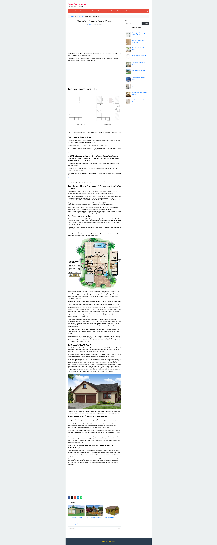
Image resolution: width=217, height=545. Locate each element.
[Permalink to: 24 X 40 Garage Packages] (76, 510)
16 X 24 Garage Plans (110, 517)
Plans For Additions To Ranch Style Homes (110, 529)
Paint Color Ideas (77, 4)
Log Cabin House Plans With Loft (94, 518)
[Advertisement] (94, 39)
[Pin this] (75, 497)
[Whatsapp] (81, 497)
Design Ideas (76, 524)
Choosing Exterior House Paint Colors (77, 529)
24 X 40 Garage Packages (75, 517)
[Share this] (69, 497)
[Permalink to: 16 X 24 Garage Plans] (113, 510)
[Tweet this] (72, 497)
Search (125, 20)
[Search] (147, 11)
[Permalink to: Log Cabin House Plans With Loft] (94, 510)
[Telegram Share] (78, 497)
